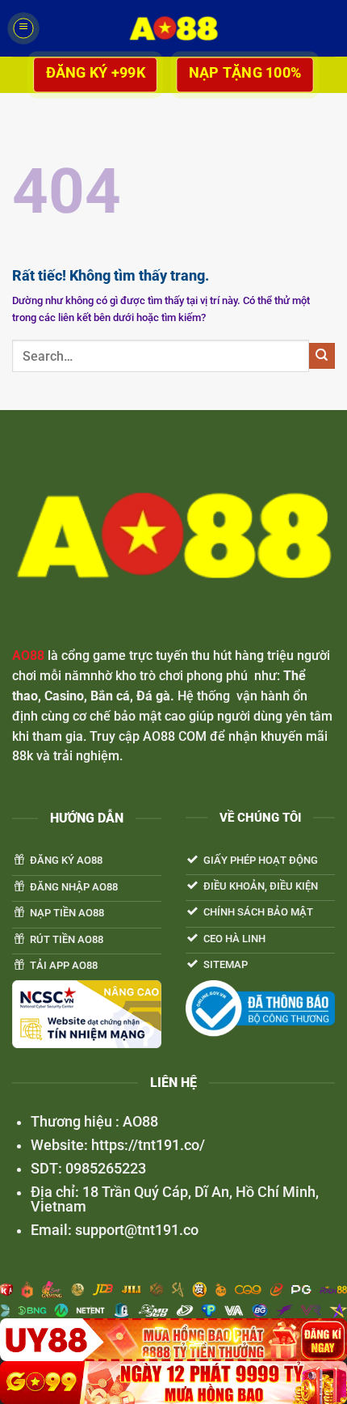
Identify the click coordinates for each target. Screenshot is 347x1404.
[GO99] (173, 1382)
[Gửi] (322, 356)
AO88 (28, 655)
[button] (23, 28)
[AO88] (173, 28)
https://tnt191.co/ (146, 1145)
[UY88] (173, 1339)
